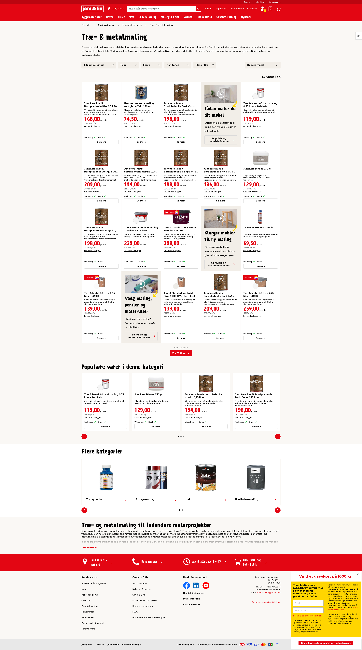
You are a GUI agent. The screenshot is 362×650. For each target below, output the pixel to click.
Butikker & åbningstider (93, 583)
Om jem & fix (138, 595)
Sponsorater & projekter (144, 600)
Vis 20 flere (179, 353)
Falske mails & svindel (92, 623)
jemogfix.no (113, 644)
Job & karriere (237, 8)
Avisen (208, 8)
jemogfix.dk (86, 644)
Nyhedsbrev (260, 2)
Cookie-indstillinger (132, 644)
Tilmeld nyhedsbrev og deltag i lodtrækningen (326, 643)
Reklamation (87, 612)
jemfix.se (100, 644)
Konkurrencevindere (143, 606)
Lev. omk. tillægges (92, 126)
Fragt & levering (89, 606)
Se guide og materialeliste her (219, 140)
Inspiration (220, 8)
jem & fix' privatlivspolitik (343, 608)
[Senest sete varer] (359, 35)
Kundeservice (275, 2)
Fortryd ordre (88, 629)
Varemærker (87, 617)
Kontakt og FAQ (89, 595)
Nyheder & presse (141, 589)
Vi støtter (252, 8)
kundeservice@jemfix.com (269, 592)
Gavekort (248, 2)
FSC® (135, 612)
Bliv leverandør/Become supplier (149, 617)
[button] (178, 436)
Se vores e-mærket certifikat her (266, 602)
